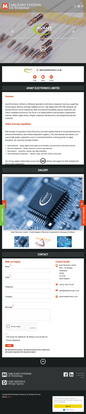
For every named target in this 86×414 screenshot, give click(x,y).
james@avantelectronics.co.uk (69, 291)
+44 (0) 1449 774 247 (66, 285)
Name (7, 266)
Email (7, 277)
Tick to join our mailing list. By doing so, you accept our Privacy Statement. (27, 338)
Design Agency (2, 215)
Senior (9, 397)
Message (8, 307)
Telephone (9, 287)
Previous (12, 31)
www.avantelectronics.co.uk (51, 70)
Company (8, 296)
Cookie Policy (80, 375)
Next (73, 31)
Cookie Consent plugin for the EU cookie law (68, 410)
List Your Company (84, 215)
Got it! (68, 406)
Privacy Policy (80, 373)
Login (82, 377)
